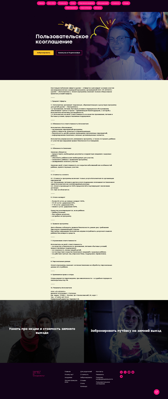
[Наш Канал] (121, 377)
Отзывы (126, 3)
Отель (73, 3)
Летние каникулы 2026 (71, 381)
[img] (84, 46)
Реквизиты (100, 374)
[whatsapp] (129, 373)
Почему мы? (63, 3)
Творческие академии (86, 3)
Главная (41, 3)
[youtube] (132, 373)
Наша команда (86, 8)
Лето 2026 (51, 3)
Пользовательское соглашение (103, 383)
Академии (68, 377)
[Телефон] (125, 373)
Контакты (98, 8)
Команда (83, 386)
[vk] (121, 373)
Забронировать (71, 8)
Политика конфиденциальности (104, 378)
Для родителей (103, 3)
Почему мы (69, 374)
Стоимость (115, 3)
